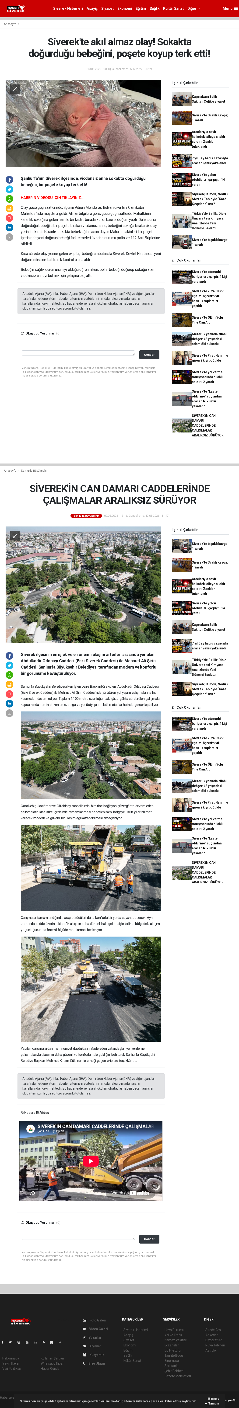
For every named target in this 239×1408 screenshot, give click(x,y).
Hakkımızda (10, 1358)
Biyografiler (213, 1340)
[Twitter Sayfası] (12, 1342)
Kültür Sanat (173, 8)
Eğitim (141, 8)
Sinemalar (172, 1361)
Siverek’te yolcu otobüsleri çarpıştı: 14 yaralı (208, 179)
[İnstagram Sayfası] (21, 1342)
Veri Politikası (11, 1368)
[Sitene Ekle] (62, 1342)
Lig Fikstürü (173, 1350)
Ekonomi (124, 8)
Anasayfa (10, 24)
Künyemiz (96, 1355)
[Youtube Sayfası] (29, 1342)
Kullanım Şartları (52, 1358)
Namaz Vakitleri (176, 1340)
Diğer (192, 8)
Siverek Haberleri (68, 8)
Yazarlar (94, 1337)
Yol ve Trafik (173, 1335)
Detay (214, 1399)
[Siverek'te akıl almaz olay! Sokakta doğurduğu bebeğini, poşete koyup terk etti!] (83, 123)
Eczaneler (172, 1345)
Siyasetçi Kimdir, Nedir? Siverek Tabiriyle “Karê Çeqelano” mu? (210, 199)
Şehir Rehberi (174, 1371)
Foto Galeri (97, 1320)
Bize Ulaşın (96, 1363)
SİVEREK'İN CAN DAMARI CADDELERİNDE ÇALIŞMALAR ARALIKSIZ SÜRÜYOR (208, 425)
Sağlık (155, 8)
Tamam (213, 1403)
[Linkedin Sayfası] (37, 1342)
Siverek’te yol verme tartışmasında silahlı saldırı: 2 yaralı (207, 377)
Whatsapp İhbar (52, 1363)
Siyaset (107, 8)
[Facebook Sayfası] (4, 1342)
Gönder (149, 354)
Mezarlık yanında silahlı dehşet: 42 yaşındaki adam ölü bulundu (209, 339)
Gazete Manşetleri (178, 1376)
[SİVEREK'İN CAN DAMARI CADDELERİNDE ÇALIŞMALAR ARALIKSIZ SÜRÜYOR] (83, 584)
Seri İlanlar (172, 1366)
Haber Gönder (51, 1368)
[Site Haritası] (53, 1342)
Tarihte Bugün (175, 1355)
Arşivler (95, 1346)
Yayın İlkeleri (11, 1363)
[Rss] (45, 1342)
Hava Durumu (174, 1330)
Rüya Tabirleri (215, 1345)
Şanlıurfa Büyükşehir (34, 470)
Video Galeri (98, 1329)
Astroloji (211, 1350)
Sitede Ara (213, 1330)
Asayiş (92, 8)
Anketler (211, 1335)
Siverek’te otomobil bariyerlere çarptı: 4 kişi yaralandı (209, 276)
